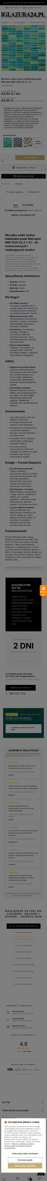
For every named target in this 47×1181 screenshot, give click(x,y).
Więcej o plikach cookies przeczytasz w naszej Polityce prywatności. (19, 1146)
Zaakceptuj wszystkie (25, 1166)
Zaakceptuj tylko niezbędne (25, 1153)
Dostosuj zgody (25, 1160)
